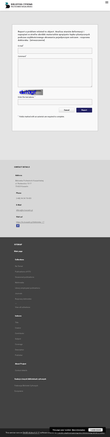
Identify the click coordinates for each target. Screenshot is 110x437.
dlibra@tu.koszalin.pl (24, 210)
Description (19, 350)
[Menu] (106, 2)
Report (84, 110)
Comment (22, 56)
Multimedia (19, 283)
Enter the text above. (26, 97)
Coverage (18, 344)
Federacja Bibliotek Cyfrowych (26, 386)
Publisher (18, 355)
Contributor (19, 333)
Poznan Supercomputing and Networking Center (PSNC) (80, 433)
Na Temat (19, 266)
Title (16, 322)
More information (78, 430)
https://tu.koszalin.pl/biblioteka (29, 222)
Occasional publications (24, 277)
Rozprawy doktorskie (23, 299)
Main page (18, 251)
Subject (18, 339)
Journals (18, 293)
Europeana (18, 391)
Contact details (21, 370)
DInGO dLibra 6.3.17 (31, 433)
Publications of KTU (23, 272)
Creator (18, 328)
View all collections (22, 307)
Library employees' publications (27, 288)
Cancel (66, 110)
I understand (96, 430)
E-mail (20, 46)
